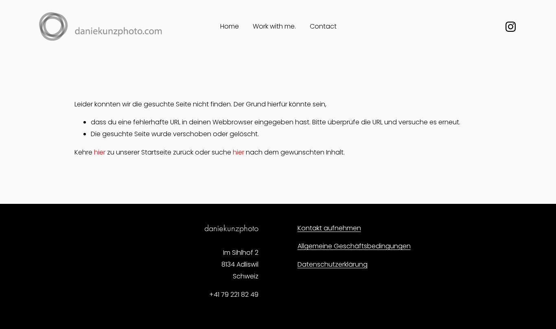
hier (99, 152)
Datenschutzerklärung (333, 264)
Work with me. (274, 26)
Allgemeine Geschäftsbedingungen (354, 246)
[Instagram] (510, 26)
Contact (323, 26)
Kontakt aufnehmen (329, 228)
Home (229, 26)
